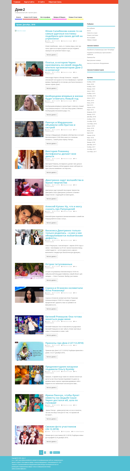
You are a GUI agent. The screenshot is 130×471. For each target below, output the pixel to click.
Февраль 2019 (91, 112)
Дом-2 (20, 9)
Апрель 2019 (91, 107)
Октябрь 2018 (91, 121)
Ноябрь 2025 (91, 82)
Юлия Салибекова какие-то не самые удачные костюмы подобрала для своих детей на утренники (64, 34)
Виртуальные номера (94, 60)
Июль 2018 (90, 128)
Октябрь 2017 (91, 149)
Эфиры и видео (59, 17)
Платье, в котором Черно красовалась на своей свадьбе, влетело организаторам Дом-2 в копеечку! (64, 66)
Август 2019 (91, 98)
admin (48, 41)
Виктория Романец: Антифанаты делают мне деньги (60, 154)
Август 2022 (91, 91)
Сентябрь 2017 (92, 151)
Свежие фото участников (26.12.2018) (60, 428)
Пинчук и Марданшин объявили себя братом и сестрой (60, 125)
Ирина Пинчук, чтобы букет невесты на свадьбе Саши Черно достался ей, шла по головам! (62, 399)
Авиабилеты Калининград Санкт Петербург (100, 50)
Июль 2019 (90, 100)
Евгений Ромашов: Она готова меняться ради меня (63, 318)
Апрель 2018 (91, 135)
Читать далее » (52, 54)
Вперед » (56, 452)
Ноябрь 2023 (91, 86)
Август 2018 (91, 126)
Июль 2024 (90, 84)
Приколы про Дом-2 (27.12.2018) (64, 342)
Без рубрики (91, 28)
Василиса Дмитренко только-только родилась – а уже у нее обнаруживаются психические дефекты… (64, 234)
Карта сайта (29, 2)
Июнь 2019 (90, 103)
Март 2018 (90, 137)
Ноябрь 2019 (91, 93)
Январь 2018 (91, 142)
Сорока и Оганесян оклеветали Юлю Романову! (64, 289)
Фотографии (45, 17)
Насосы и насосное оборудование (98, 63)
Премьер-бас (91, 57)
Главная (17, 2)
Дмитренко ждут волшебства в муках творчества (64, 181)
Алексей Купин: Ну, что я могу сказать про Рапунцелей (63, 207)
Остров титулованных (58, 264)
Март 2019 (90, 110)
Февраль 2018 (91, 140)
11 (51, 452)
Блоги (18, 17)
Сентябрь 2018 (92, 124)
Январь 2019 (91, 114)
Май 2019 (90, 105)
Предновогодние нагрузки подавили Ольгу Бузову (61, 368)
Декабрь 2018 (91, 117)
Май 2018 (90, 133)
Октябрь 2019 (91, 96)
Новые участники (75, 17)
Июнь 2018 (90, 130)
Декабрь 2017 (91, 144)
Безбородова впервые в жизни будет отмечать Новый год (64, 97)
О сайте (41, 2)
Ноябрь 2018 (91, 119)
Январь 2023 (91, 89)
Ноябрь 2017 (91, 147)
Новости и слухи (30, 17)
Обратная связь (55, 2)
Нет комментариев (78, 431)
